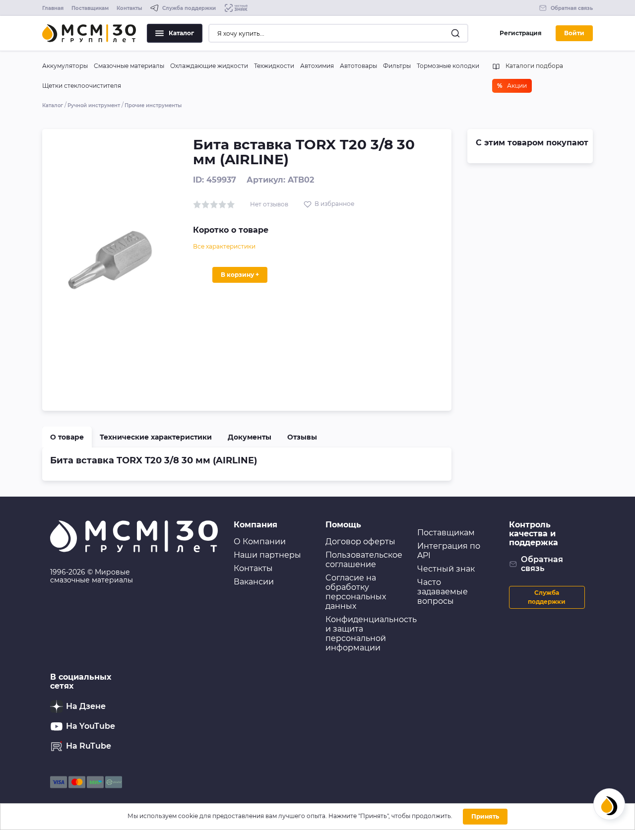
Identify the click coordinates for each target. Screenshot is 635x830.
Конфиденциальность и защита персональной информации (371, 633)
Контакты (129, 8)
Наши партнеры (267, 555)
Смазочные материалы (129, 65)
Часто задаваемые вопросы (442, 591)
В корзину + (240, 274)
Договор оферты (360, 541)
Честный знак (446, 569)
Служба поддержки (547, 597)
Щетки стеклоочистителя (81, 85)
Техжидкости (274, 65)
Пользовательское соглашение (363, 559)
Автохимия (317, 65)
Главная (53, 8)
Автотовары (358, 65)
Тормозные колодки (448, 65)
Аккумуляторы (65, 65)
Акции (512, 85)
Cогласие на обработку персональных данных (355, 592)
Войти (574, 33)
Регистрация (521, 33)
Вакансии (254, 581)
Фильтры (397, 65)
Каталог (181, 33)
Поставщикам (90, 8)
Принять (485, 816)
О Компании (260, 541)
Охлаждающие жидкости (209, 65)
